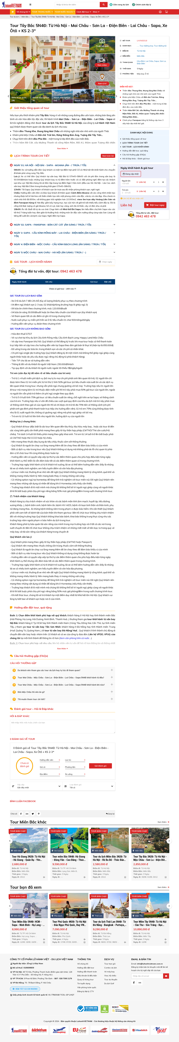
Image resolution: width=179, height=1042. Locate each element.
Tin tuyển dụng (83, 983)
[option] (49, 62)
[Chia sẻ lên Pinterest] (38, 813)
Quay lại (111, 814)
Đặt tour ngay (157, 205)
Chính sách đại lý (143, 4)
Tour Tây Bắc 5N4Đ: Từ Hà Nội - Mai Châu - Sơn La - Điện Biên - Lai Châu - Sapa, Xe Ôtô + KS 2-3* (70, 17)
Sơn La (163, 61)
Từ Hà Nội (141, 51)
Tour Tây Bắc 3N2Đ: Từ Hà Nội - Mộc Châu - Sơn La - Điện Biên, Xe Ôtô (150, 860)
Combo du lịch (110, 968)
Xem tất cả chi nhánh (26, 989)
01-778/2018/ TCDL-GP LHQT (61, 995)
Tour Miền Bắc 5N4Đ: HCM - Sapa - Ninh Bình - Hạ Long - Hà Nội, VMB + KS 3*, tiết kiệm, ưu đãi (29, 926)
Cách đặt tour (83, 12)
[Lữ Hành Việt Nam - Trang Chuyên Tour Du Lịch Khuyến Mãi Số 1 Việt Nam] (12, 4)
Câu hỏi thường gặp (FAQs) (134, 154)
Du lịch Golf (109, 983)
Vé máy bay (109, 971)
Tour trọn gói (109, 964)
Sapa (156, 61)
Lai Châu (149, 61)
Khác (95, 12)
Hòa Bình (141, 61)
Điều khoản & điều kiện (87, 975)
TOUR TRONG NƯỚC (41, 12)
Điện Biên (141, 63)
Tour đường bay (146, 46)
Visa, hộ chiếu (110, 975)
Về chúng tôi (22, 12)
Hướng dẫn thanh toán (87, 971)
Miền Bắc (25, 17)
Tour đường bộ (160, 46)
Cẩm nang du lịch (120, 4)
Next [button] (86, 62)
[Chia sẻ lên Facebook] (21, 813)
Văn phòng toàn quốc (86, 987)
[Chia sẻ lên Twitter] (33, 813)
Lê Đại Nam (37, 963)
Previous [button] (13, 62)
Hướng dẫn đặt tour (85, 968)
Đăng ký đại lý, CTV (85, 991)
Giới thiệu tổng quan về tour (134, 139)
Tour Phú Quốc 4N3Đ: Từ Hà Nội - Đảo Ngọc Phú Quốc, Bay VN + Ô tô (69, 925)
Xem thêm (61, 148)
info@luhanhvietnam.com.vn (150, 964)
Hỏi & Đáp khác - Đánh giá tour (136, 158)
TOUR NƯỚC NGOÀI (64, 12)
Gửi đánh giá (100, 766)
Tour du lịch (14, 17)
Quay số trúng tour (85, 979)
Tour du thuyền (110, 979)
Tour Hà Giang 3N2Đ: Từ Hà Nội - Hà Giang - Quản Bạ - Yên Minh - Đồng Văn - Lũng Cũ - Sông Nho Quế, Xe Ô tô (28, 861)
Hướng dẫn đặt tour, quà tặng (135, 151)
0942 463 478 (146, 216)
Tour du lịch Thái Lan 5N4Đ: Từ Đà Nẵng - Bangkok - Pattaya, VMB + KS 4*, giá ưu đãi (109, 925)
